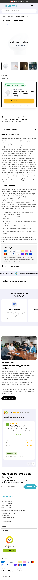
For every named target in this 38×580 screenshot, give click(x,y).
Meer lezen (19, 434)
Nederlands (4, 558)
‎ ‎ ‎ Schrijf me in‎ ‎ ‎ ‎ (30, 487)
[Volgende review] (33, 464)
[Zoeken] (34, 11)
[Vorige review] (29, 464)
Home (3, 16)
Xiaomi (7, 24)
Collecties (10, 16)
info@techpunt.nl (6, 505)
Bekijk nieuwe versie (19, 101)
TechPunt (9, 577)
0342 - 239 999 (6, 507)
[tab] (13, 282)
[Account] (32, 6)
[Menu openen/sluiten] (2, 6)
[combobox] (19, 11)
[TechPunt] (7, 496)
